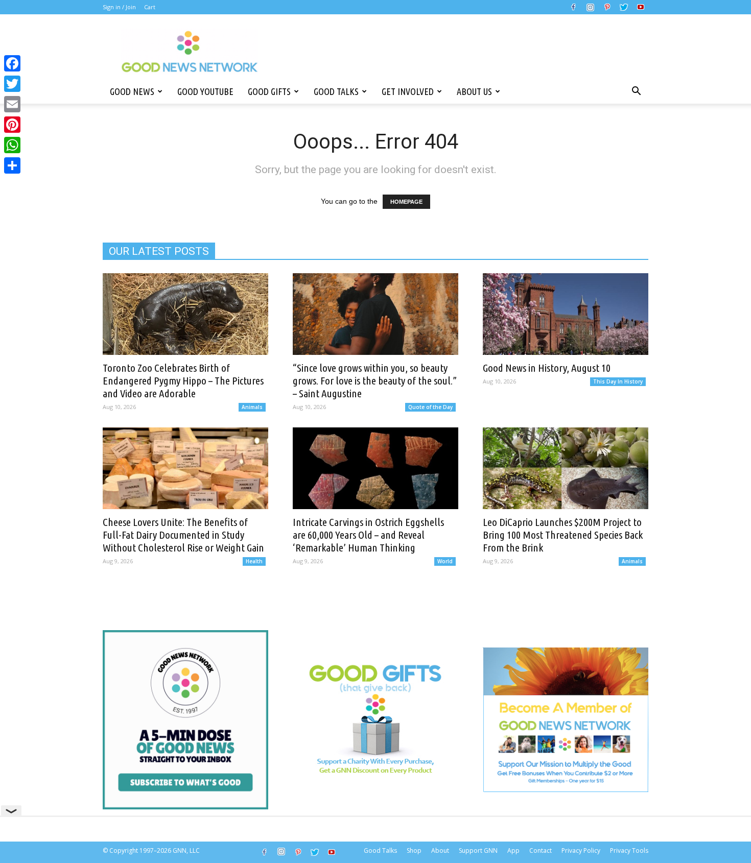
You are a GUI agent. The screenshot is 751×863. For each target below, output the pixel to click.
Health (254, 561)
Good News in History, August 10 (547, 368)
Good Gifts (269, 91)
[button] (636, 91)
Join (131, 7)
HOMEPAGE (406, 202)
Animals (252, 407)
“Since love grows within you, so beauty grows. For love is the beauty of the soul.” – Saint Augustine (375, 380)
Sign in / (113, 7)
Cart (149, 7)
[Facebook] (573, 7)
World (445, 561)
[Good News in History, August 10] (565, 314)
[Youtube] (640, 7)
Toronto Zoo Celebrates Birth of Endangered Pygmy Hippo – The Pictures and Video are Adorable (183, 380)
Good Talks (336, 91)
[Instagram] (590, 7)
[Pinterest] (607, 7)
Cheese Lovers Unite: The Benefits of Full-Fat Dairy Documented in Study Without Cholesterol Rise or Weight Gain (183, 535)
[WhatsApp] (12, 145)
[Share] (12, 165)
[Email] (12, 104)
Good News (132, 91)
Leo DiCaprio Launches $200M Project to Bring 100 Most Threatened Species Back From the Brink (563, 535)
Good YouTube (205, 91)
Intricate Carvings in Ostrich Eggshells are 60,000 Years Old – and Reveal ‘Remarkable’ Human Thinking (368, 535)
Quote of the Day (430, 407)
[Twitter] (623, 7)
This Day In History (618, 381)
